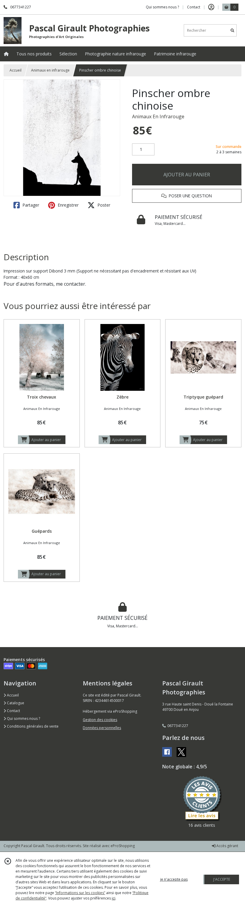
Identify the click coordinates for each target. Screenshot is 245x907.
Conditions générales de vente (32, 726)
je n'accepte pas (174, 879)
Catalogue (15, 702)
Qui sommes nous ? (23, 718)
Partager (30, 205)
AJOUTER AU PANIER (186, 174)
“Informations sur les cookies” (80, 892)
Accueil (16, 70)
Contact (193, 7)
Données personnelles (102, 727)
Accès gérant (226, 845)
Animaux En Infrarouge (158, 116)
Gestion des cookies (100, 719)
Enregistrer (67, 205)
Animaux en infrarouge (50, 70)
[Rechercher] (232, 30)
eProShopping (123, 845)
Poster (103, 205)
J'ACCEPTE (221, 879)
